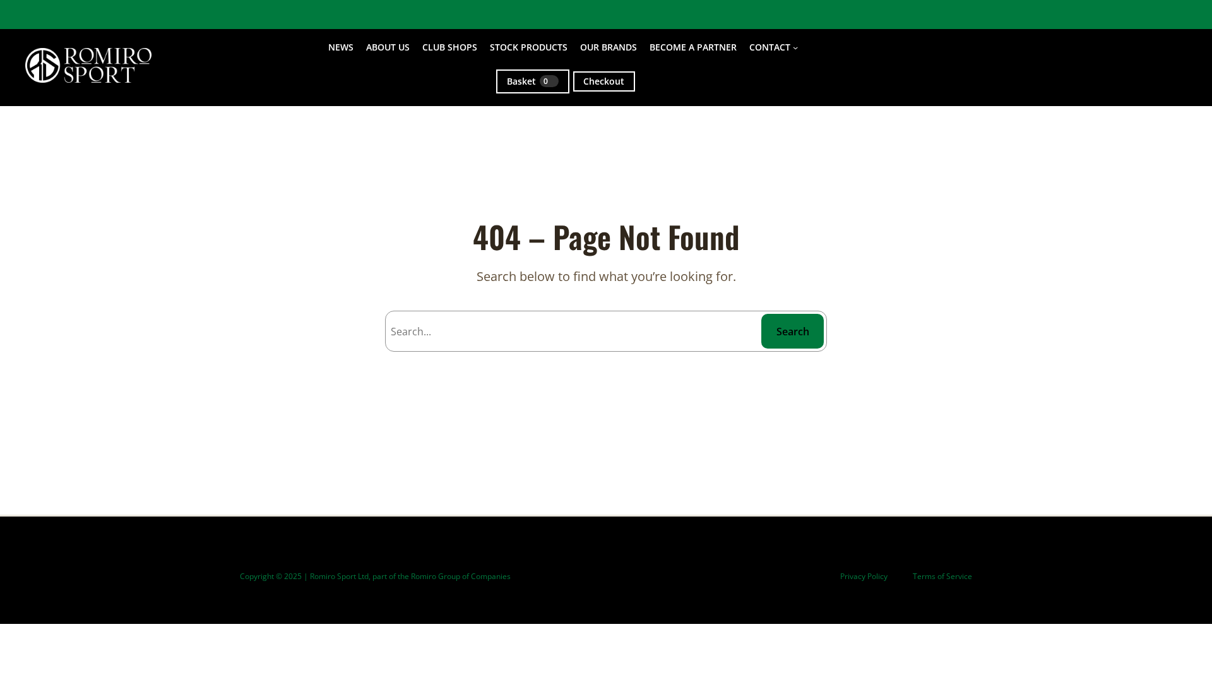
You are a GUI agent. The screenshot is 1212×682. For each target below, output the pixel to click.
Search (792, 331)
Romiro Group (435, 576)
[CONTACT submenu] (795, 47)
